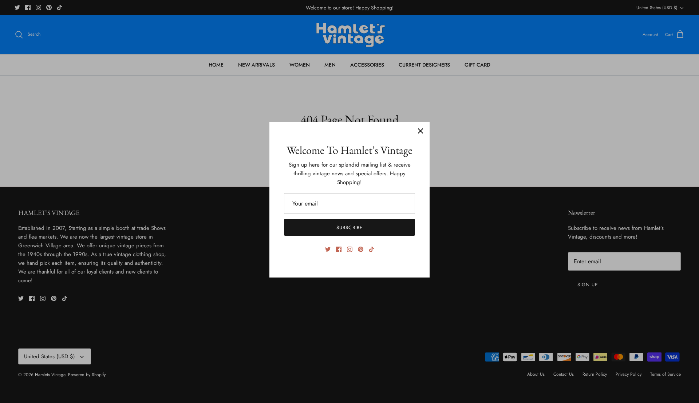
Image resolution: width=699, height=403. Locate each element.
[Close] (420, 131)
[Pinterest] (360, 249)
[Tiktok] (371, 249)
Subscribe (349, 227)
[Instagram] (349, 249)
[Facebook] (338, 249)
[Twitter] (328, 249)
